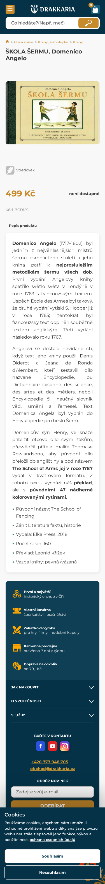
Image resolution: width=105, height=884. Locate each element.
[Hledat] (88, 23)
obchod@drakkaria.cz (52, 768)
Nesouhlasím (52, 872)
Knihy (78, 42)
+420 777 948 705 (50, 761)
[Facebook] (40, 746)
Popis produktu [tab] (23, 225)
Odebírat (52, 806)
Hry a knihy (23, 42)
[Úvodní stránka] (8, 42)
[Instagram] (64, 746)
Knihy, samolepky (53, 42)
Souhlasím (52, 856)
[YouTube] (52, 746)
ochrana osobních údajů (52, 839)
